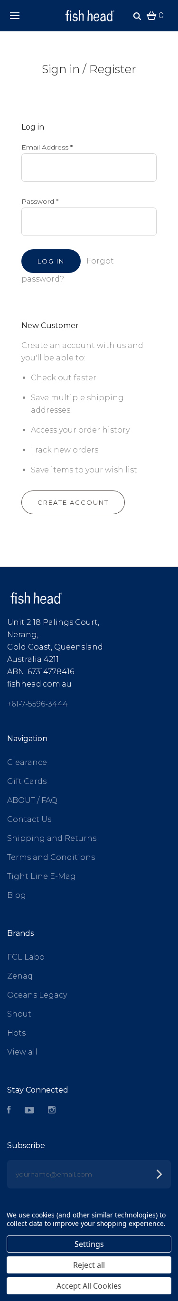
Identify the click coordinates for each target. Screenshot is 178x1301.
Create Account (73, 502)
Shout (19, 1013)
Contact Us (29, 819)
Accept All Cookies (89, 1286)
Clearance (27, 762)
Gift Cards (27, 781)
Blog (16, 895)
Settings (89, 1244)
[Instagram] (52, 1110)
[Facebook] (9, 1110)
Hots (16, 1032)
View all (22, 1051)
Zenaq (20, 975)
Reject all (89, 1265)
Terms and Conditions (51, 857)
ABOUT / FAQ (32, 800)
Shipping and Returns (51, 838)
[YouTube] (29, 1110)
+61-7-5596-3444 (37, 703)
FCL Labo (26, 957)
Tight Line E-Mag (41, 876)
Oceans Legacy (37, 994)
